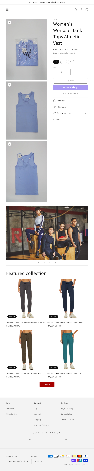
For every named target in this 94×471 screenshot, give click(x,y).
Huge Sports (72, 465)
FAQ (35, 409)
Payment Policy (67, 409)
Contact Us (38, 414)
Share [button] (58, 119)
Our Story (10, 409)
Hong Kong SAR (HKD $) (17, 461)
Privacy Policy (66, 414)
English (36, 461)
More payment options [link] (70, 93)
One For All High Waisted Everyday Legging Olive (23, 374)
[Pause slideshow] (55, 262)
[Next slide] (49, 262)
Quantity (56, 67)
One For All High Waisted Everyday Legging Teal (64, 374)
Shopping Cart (12, 414)
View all (47, 384)
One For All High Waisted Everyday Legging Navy (65, 322)
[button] (7, 9)
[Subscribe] (66, 439)
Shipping (56, 53)
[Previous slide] (38, 262)
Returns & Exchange (41, 425)
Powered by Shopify (82, 465)
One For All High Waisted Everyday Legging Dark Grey (25, 322)
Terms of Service (67, 420)
